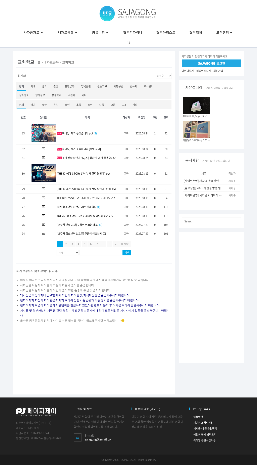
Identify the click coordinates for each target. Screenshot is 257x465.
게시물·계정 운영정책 (205, 428)
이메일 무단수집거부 (204, 440)
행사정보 (40, 95)
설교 (44, 86)
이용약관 (198, 417)
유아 (44, 105)
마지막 (124, 244)
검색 (126, 252)
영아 (33, 105)
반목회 (133, 86)
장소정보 (24, 95)
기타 (84, 95)
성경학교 (56, 95)
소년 (90, 105)
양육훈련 (86, 86)
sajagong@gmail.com (99, 439)
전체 (21, 86)
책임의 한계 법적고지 (204, 434)
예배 (33, 86)
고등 (113, 105)
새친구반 (118, 86)
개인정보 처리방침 (203, 422)
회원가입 (218, 71)
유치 (55, 105)
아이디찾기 (188, 71)
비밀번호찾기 (203, 71)
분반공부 (69, 86)
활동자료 (102, 86)
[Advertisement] (93, 360)
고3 (124, 105)
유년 (67, 105)
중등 (101, 105)
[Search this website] (211, 221)
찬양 (55, 86)
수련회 (71, 95)
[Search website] (128, 42)
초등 (78, 105)
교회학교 (68, 62)
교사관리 (148, 86)
